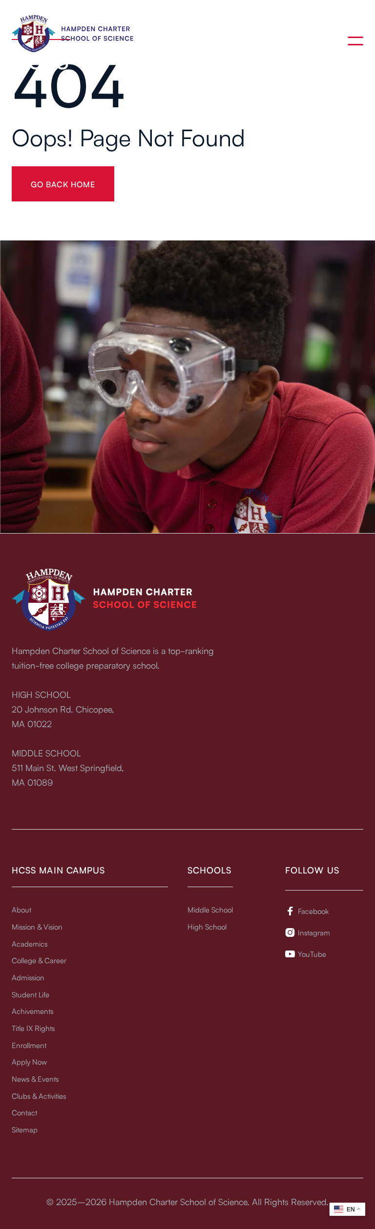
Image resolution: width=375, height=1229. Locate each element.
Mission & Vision (37, 926)
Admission (28, 977)
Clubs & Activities (39, 1095)
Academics (29, 943)
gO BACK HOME (63, 183)
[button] (355, 41)
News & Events (35, 1078)
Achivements (32, 1011)
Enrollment (29, 1045)
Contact (24, 1112)
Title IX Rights (33, 1028)
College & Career (39, 960)
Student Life (30, 994)
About (21, 909)
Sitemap (25, 1129)
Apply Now (29, 1061)
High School (207, 926)
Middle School (210, 909)
